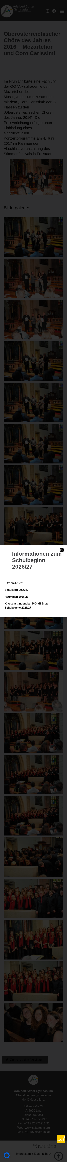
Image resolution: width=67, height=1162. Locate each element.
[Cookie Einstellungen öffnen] (7, 1157)
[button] (61, 550)
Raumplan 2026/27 (16, 596)
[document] (33, 581)
